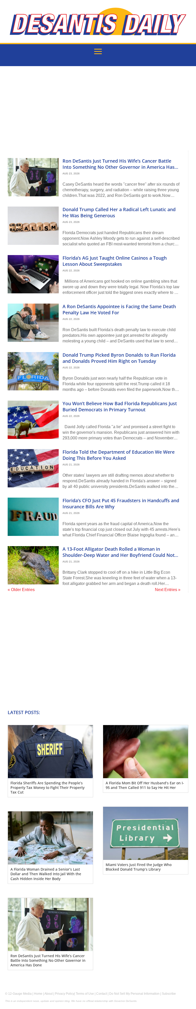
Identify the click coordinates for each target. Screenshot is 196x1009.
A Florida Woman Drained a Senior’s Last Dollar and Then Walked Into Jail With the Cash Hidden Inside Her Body (45, 874)
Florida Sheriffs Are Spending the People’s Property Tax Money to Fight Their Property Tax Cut (47, 787)
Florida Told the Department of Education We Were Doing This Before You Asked (119, 455)
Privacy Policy (64, 993)
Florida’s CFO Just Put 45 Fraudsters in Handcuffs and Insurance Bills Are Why (121, 503)
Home (38, 993)
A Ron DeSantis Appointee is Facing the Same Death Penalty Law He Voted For (119, 309)
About (48, 993)
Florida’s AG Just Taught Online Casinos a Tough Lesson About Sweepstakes (115, 261)
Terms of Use (85, 993)
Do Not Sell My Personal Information (134, 993)
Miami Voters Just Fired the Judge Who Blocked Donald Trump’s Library (139, 867)
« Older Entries (21, 589)
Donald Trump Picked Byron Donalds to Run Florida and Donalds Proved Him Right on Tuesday (119, 358)
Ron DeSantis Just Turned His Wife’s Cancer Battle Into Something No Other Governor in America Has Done (119, 167)
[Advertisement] (98, 112)
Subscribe (169, 993)
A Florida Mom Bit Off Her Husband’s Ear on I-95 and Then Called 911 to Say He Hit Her (145, 785)
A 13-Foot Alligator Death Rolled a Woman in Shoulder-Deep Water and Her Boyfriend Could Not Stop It (119, 555)
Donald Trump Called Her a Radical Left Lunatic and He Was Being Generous (119, 212)
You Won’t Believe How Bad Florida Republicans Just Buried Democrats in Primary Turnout (120, 406)
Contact (101, 993)
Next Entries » (167, 589)
